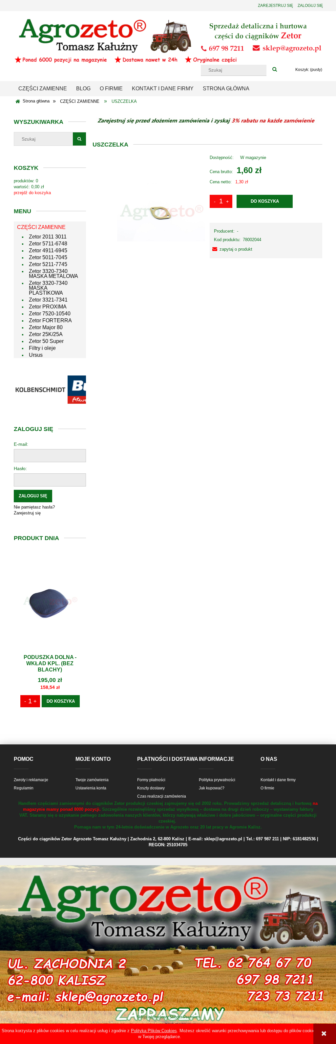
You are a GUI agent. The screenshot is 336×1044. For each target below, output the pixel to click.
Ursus (36, 355)
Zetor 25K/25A (46, 334)
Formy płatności (151, 780)
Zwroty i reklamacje (31, 780)
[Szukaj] (275, 70)
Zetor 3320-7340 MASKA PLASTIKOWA (48, 288)
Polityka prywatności (217, 780)
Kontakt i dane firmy (278, 780)
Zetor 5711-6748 (48, 243)
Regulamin (23, 788)
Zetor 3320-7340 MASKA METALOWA (53, 273)
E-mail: (21, 444)
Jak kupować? (211, 788)
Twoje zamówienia (92, 780)
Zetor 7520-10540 (50, 313)
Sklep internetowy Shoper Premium (168, 1017)
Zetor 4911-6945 (48, 250)
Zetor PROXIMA (48, 306)
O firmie (267, 788)
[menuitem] (43, 88)
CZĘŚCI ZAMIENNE (41, 227)
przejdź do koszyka (32, 192)
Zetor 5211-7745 (48, 264)
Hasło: (20, 468)
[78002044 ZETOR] (161, 212)
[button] (231, 249)
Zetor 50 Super (46, 341)
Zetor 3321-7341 (48, 300)
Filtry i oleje (42, 348)
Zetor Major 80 (46, 327)
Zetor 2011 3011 (48, 236)
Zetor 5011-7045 (48, 257)
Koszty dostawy (151, 788)
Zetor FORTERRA (50, 320)
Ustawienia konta (90, 788)
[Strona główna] (168, 40)
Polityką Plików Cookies (154, 1030)
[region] (50, 389)
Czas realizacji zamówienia (161, 796)
